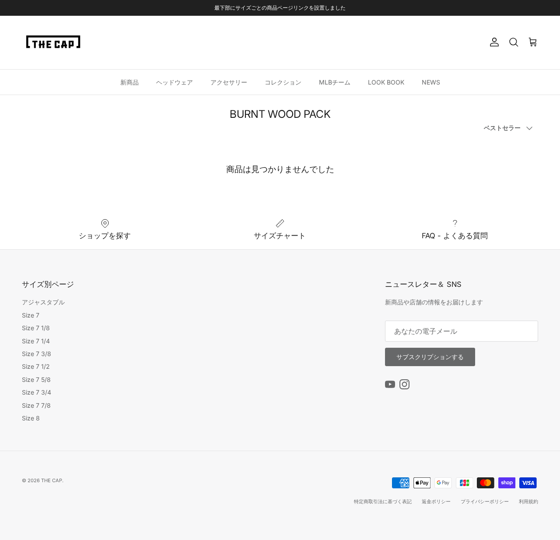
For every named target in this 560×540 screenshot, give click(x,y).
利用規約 (528, 501)
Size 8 (31, 418)
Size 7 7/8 (36, 405)
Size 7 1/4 (36, 341)
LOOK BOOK (386, 81)
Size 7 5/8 (36, 379)
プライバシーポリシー (485, 501)
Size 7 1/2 (36, 366)
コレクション (283, 81)
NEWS (431, 81)
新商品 (129, 81)
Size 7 (30, 315)
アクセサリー (228, 81)
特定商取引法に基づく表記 (383, 501)
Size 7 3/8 (36, 353)
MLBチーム (334, 81)
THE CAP (51, 480)
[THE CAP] (53, 42)
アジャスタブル (43, 302)
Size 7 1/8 (36, 328)
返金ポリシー (436, 501)
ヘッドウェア (174, 81)
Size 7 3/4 (36, 392)
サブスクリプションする (430, 356)
